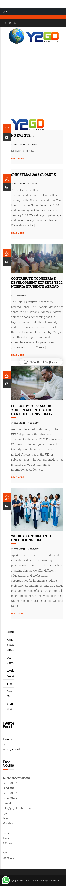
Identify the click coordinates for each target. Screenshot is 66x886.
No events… (22, 135)
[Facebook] (5, 23)
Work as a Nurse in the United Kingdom (33, 538)
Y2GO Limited (19, 144)
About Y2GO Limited (12, 644)
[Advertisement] (33, 80)
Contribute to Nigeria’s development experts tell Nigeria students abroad (37, 282)
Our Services (12, 660)
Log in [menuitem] (4, 11)
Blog (10, 683)
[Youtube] (15, 23)
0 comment (33, 144)
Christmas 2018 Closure (33, 174)
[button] (41, 361)
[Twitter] (10, 23)
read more (17, 158)
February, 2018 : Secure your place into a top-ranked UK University (32, 410)
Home (10, 631)
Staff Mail (10, 706)
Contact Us (12, 694)
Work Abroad (11, 673)
